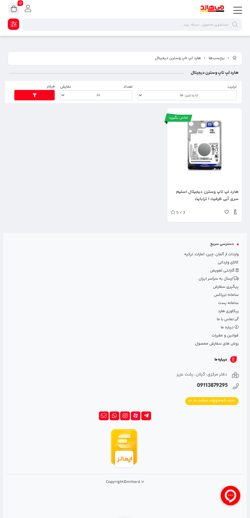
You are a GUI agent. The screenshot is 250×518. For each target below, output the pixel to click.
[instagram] (125, 416)
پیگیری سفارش (226, 287)
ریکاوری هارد (228, 311)
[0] (14, 9)
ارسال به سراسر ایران (216, 279)
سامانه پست (228, 303)
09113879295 (212, 386)
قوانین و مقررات (225, 336)
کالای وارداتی (228, 262)
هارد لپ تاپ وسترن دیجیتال (178, 58)
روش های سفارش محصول (217, 344)
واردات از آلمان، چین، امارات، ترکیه (211, 254)
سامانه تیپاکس (226, 295)
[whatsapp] (114, 416)
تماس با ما (226, 319)
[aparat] (135, 416)
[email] (103, 416)
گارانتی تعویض (223, 271)
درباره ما (228, 327)
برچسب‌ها (217, 58)
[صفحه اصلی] (234, 58)
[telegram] (146, 416)
